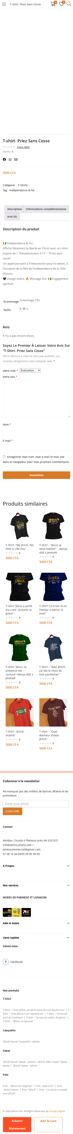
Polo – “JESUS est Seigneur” (18, 1086)
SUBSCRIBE (12, 811)
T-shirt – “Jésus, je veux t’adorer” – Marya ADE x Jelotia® (53, 548)
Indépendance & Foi (21, 190)
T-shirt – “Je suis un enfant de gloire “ (46, 1017)
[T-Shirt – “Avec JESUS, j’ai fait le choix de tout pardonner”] (53, 647)
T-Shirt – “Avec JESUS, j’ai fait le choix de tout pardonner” (52, 670)
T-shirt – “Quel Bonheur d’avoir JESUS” (49, 735)
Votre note (10, 370)
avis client (23, 147)
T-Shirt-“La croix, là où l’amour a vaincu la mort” (53, 609)
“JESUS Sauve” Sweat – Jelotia (19, 1061)
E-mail (8, 440)
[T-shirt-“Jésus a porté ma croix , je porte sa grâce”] (20, 586)
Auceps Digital (57, 1111)
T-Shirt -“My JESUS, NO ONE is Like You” (20, 547)
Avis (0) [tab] (12, 216)
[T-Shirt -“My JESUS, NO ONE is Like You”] (20, 525)
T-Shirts (23, 185)
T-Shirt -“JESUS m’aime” (15, 733)
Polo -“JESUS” (29, 1089)
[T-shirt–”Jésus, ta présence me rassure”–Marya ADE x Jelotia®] (20, 647)
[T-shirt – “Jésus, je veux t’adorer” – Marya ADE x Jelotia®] (53, 525)
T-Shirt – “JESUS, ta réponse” (18, 1021)
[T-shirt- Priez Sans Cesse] (4, 159)
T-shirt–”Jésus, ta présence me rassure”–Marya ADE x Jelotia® (19, 672)
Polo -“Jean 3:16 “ (45, 1086)
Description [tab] (14, 209)
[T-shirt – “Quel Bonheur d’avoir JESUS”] (53, 712)
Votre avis (10, 377)
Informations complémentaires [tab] (46, 209)
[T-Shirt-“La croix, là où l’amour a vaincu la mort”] (53, 586)
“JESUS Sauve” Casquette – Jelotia (21, 1041)
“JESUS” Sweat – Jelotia (25, 1065)
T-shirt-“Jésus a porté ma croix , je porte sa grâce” (19, 609)
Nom (7, 424)
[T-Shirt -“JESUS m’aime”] (20, 712)
